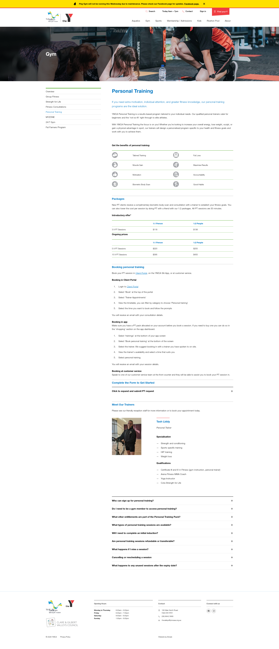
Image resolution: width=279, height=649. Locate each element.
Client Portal (141, 273)
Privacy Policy (65, 637)
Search (151, 11)
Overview (50, 91)
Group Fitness (52, 96)
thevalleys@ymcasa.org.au (171, 620)
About (228, 20)
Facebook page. (191, 4)
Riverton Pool (213, 20)
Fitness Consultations (56, 107)
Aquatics (136, 20)
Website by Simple (165, 637)
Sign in (202, 11)
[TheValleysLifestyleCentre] (209, 611)
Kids (199, 20)
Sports (158, 20)
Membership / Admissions (179, 20)
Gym (147, 20)
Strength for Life (53, 101)
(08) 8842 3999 (167, 616)
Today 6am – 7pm (170, 11)
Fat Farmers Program (56, 127)
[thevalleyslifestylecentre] (214, 611)
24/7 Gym (50, 122)
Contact (189, 11)
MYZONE (50, 117)
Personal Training (54, 112)
